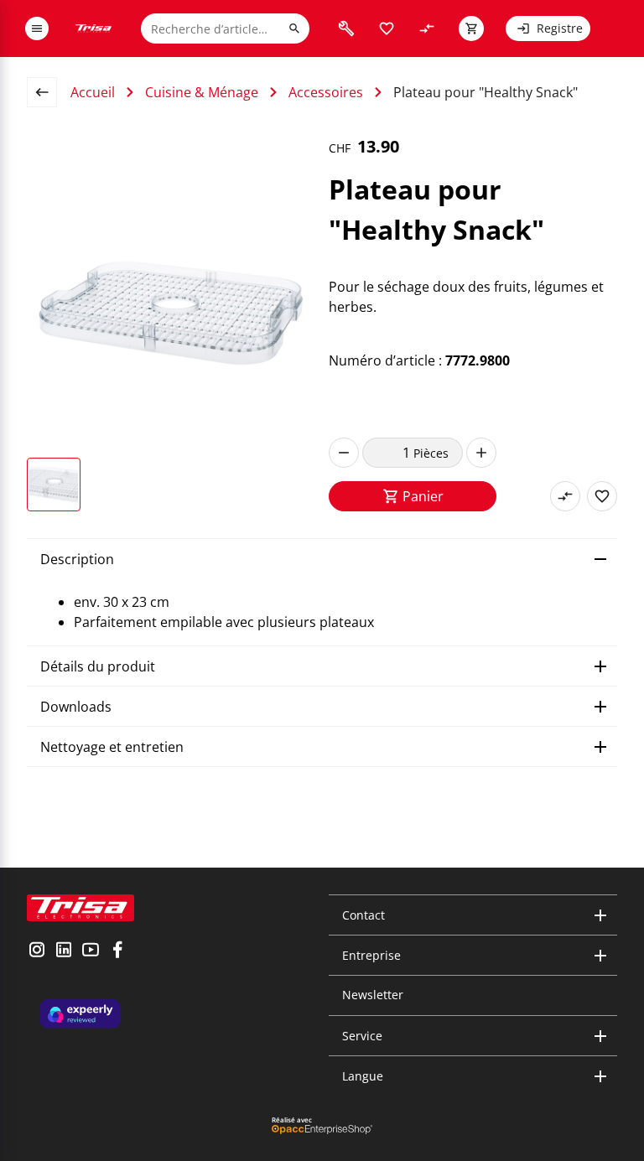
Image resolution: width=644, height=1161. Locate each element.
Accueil (92, 92)
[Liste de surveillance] (387, 28)
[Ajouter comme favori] (602, 496)
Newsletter (372, 995)
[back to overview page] (48, 92)
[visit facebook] (117, 951)
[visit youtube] (90, 951)
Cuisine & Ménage (201, 92)
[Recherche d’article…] (294, 28)
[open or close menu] (37, 28)
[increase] (481, 453)
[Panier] (471, 28)
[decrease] (344, 453)
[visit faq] (346, 28)
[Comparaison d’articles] (427, 28)
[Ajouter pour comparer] (565, 496)
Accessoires (325, 92)
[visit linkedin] (64, 951)
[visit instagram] (37, 951)
